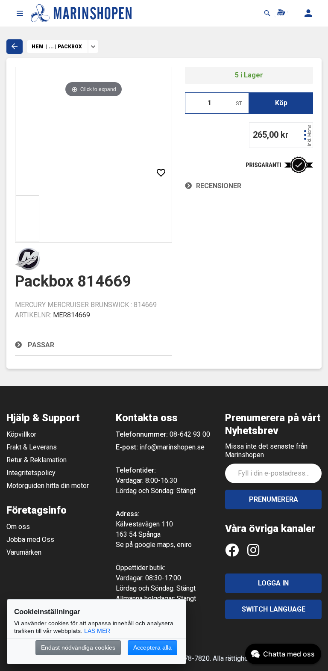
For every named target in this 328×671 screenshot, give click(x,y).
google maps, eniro (163, 545)
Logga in (273, 583)
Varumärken (23, 552)
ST (239, 103)
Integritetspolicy (31, 473)
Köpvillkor (21, 434)
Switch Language (273, 609)
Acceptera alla (152, 647)
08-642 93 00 (190, 434)
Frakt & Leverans (31, 447)
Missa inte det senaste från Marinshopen (266, 450)
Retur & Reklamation (36, 460)
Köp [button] (281, 103)
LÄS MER (97, 630)
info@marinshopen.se (172, 447)
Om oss (18, 527)
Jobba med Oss (30, 539)
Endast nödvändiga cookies (78, 647)
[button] (19, 13)
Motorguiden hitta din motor (47, 486)
